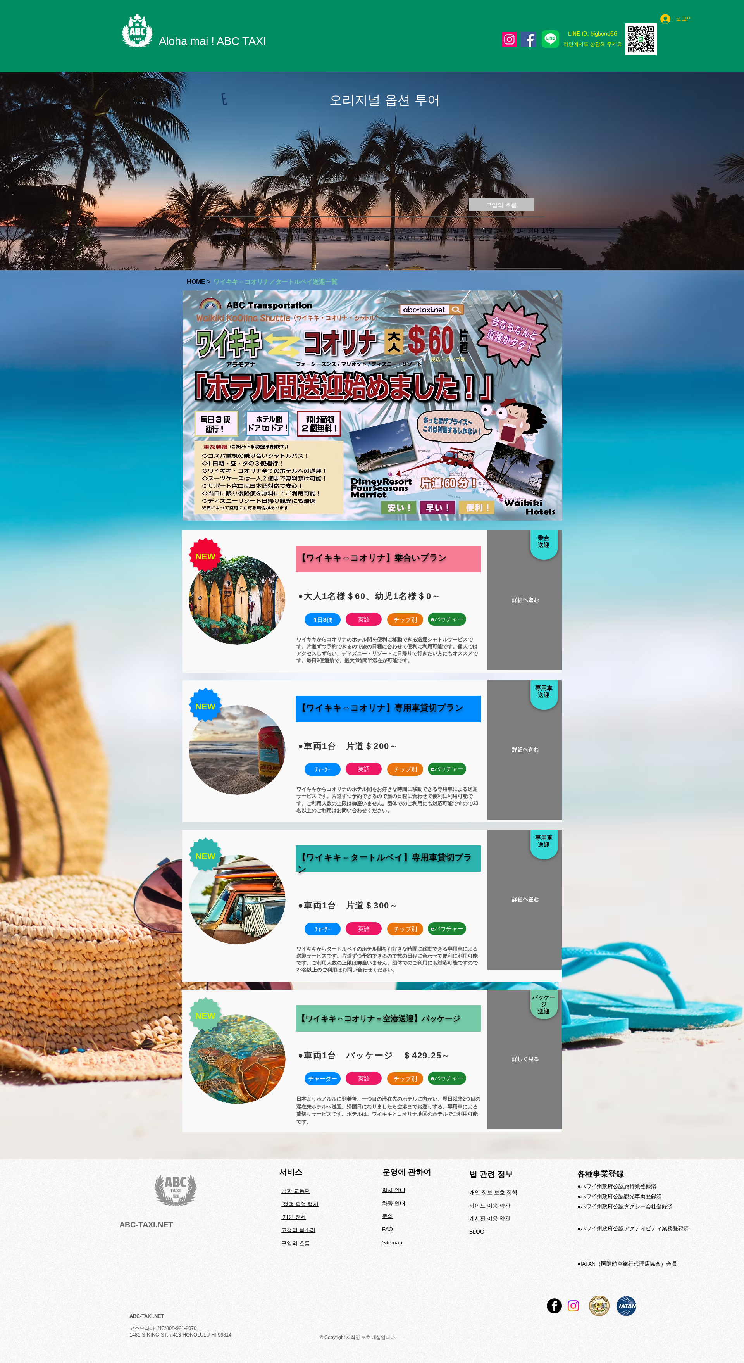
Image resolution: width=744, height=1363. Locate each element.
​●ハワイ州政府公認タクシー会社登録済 (625, 1206)
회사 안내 (393, 1190)
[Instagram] (509, 39)
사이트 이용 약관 (489, 1206)
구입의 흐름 (295, 1243)
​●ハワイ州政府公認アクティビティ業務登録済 (633, 1228)
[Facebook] (528, 39)
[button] (323, 619)
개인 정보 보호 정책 (493, 1192)
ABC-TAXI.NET (146, 1224)
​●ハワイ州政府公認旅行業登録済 (616, 1186)
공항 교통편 (295, 1191)
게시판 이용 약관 (489, 1218)
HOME (197, 281)
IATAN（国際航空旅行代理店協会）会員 (628, 1264)
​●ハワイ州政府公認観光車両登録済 (619, 1196)
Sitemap (392, 1242)
